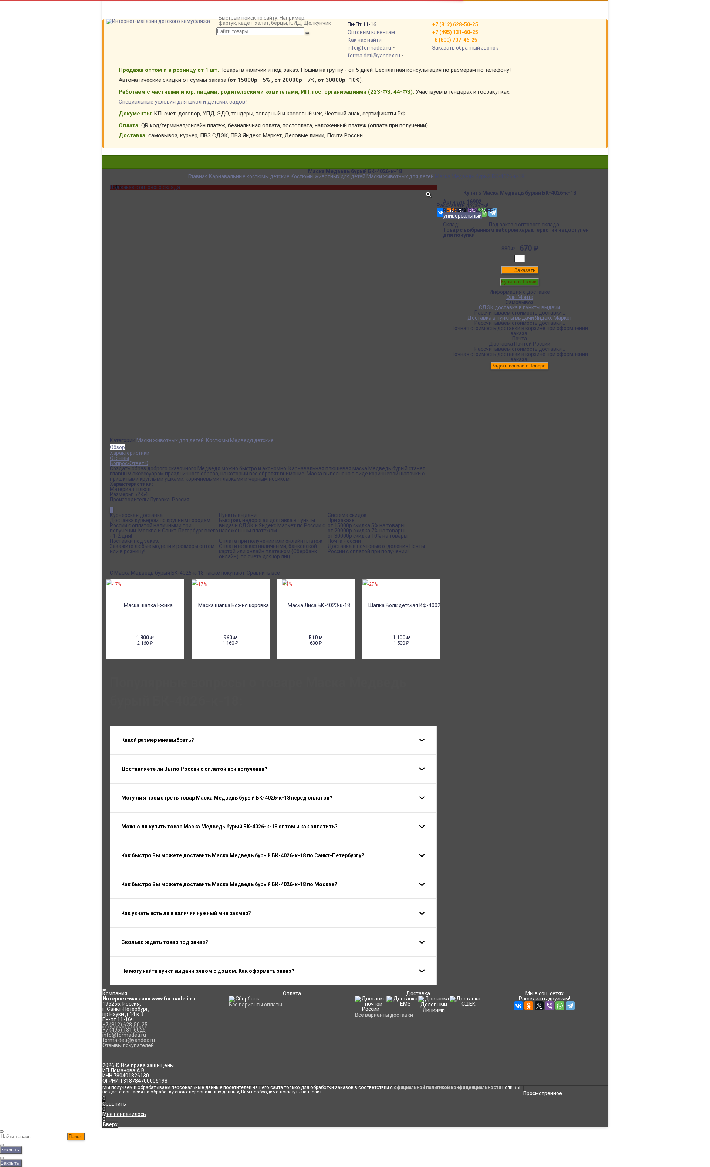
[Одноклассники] (528, 1005)
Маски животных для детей (170, 440)
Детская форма (355, 164)
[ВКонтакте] (518, 1005)
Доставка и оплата (133, 8)
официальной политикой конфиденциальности (447, 1087)
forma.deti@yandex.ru (374, 55)
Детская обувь (355, 179)
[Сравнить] (111, 510)
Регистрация (453, 8)
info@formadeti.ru (369, 48)
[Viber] (549, 1005)
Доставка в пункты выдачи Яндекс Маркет (519, 318)
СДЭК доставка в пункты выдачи (519, 307)
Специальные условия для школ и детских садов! (183, 101)
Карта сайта (124, 24)
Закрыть (10, 1150)
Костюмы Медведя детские (240, 440)
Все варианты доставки (384, 1015)
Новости (120, 29)
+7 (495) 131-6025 (124, 1030)
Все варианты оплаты (255, 1005)
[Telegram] (570, 1005)
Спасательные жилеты (355, 184)
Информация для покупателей (147, 13)
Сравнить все (263, 573)
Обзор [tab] (117, 447)
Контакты (121, 18)
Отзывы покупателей (128, 1045)
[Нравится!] (112, 510)
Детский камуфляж (355, 158)
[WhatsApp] (559, 1005)
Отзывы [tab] (119, 458)
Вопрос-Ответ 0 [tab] (129, 463)
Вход (443, 3)
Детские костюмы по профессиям (355, 169)
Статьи (118, 34)
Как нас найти (365, 40)
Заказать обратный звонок (465, 48)
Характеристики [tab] (129, 453)
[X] (539, 1005)
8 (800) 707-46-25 (454, 40)
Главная (119, 3)
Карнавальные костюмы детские (355, 174)
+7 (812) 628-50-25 (125, 1025)
